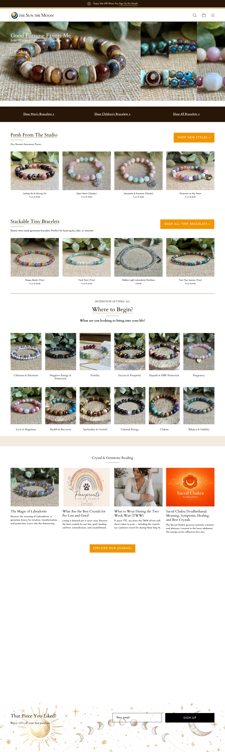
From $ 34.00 (138, 197)
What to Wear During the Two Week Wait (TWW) (136, 513)
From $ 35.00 (86, 197)
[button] (194, 15)
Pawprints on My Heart (190, 194)
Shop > (19, 51)
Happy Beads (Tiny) (34, 280)
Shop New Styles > (194, 137)
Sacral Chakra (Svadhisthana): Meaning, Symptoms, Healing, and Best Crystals (188, 515)
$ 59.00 (139, 284)
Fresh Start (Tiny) (86, 280)
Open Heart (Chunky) (86, 194)
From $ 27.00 (86, 284)
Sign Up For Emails (128, 4)
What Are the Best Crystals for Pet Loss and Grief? (83, 513)
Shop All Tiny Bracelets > (187, 224)
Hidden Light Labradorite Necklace (138, 280)
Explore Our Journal (112, 548)
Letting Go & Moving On (34, 194)
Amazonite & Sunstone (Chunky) (138, 194)
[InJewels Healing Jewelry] (32, 15)
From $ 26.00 (34, 284)
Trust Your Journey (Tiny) (190, 280)
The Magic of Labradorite (29, 511)
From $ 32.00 (34, 197)
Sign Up (189, 718)
